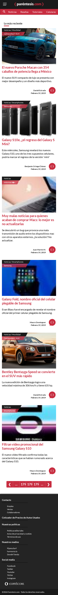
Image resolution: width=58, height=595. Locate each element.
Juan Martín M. (39, 249)
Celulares (51, 12)
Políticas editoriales (15, 530)
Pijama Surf (12, 548)
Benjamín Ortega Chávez (35, 166)
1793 (23, 484)
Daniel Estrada (39, 90)
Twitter (10, 569)
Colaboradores (13, 512)
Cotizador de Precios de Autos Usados (21, 517)
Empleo (10, 506)
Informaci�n (9, 182)
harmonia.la (12, 551)
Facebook (11, 566)
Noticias (12, 12)
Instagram (11, 578)
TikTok (10, 575)
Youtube (10, 572)
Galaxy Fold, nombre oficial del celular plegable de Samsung (28, 301)
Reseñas (24, 12)
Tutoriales (37, 12)
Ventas (10, 509)
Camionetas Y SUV (11, 34)
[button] (4, 12)
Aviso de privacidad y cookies (19, 534)
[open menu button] (5, 4)
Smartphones (9, 411)
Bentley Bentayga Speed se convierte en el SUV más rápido (28, 374)
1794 (29, 484)
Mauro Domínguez (38, 322)
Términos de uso (14, 537)
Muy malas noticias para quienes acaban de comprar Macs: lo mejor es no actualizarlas (28, 220)
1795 (36, 484)
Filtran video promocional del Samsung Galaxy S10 (22, 446)
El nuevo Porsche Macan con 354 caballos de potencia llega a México (26, 69)
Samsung (7, 106)
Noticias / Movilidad (12, 30)
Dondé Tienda (13, 554)
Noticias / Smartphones (13, 102)
